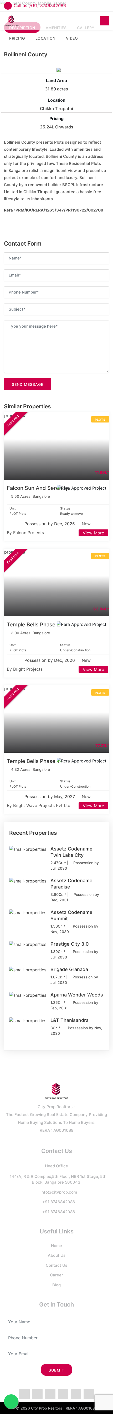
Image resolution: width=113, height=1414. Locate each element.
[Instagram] (63, 1394)
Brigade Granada (69, 969)
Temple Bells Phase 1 (33, 761)
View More (93, 532)
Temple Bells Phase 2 (33, 624)
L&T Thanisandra (69, 1020)
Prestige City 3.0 (69, 944)
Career (56, 1274)
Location (56, 100)
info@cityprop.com (58, 1192)
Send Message (27, 384)
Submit (56, 1370)
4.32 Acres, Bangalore (30, 769)
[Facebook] (24, 1394)
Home (56, 1245)
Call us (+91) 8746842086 (40, 5)
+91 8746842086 (58, 1201)
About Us (56, 1255)
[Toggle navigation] (104, 20)
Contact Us (56, 1265)
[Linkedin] (76, 1394)
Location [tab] (45, 38)
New (86, 523)
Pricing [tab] (17, 38)
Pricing (56, 118)
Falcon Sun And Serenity (37, 488)
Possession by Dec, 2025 (50, 523)
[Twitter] (37, 1394)
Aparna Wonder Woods (76, 995)
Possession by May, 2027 (50, 796)
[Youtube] (89, 1394)
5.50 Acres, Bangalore (30, 496)
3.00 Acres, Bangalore (30, 633)
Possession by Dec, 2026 (50, 660)
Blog (56, 1284)
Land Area (56, 80)
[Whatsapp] (50, 1394)
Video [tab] (72, 38)
